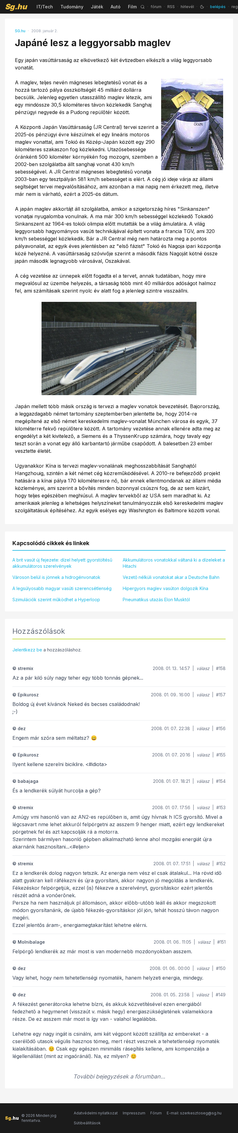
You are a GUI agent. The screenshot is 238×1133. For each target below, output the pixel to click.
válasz (202, 668)
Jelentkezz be (27, 649)
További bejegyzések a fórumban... (119, 1076)
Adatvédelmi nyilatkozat (96, 1113)
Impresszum (134, 1113)
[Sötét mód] (202, 7)
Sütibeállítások (87, 1123)
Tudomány (71, 6)
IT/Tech (45, 6)
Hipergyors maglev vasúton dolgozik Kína (165, 588)
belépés (218, 6)
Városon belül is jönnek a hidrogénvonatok (56, 577)
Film (132, 6)
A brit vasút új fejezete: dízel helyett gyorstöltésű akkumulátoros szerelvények (62, 563)
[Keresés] (142, 7)
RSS (171, 6)
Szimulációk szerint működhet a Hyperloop (56, 599)
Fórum (156, 1113)
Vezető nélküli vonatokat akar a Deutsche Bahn (171, 577)
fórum (156, 6)
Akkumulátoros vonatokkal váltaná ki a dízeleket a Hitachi (174, 563)
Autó (116, 6)
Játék (97, 6)
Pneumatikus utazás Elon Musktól (156, 599)
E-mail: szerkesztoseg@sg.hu (194, 1113)
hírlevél (187, 6)
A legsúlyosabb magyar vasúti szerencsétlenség (62, 588)
